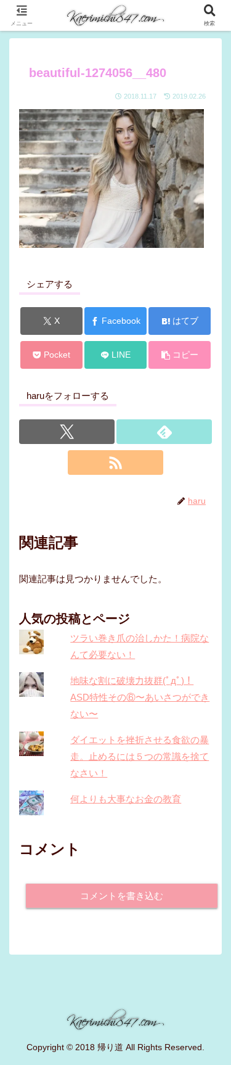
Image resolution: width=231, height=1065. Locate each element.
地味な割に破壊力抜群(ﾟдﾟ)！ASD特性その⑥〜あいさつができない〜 (139, 697)
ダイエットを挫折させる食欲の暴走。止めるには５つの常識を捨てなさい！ (139, 756)
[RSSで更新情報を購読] (115, 462)
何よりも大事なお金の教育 (125, 799)
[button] (179, 355)
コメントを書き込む (121, 895)
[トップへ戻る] (212, 1046)
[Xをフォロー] (67, 431)
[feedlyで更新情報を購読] (164, 431)
